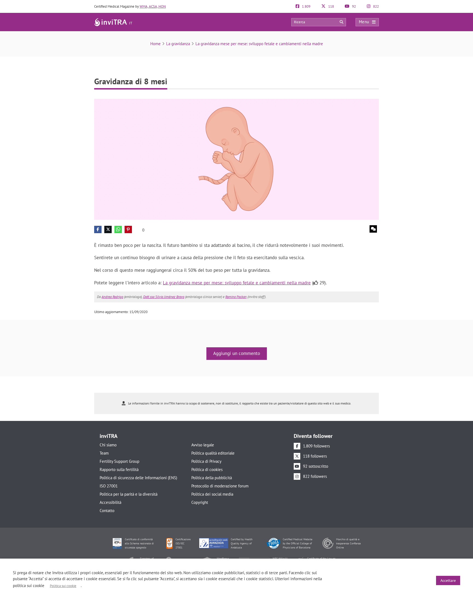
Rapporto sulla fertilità (119, 469)
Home (155, 43)
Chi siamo (108, 445)
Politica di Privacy (206, 461)
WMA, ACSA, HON (153, 6)
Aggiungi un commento (236, 353)
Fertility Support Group (119, 461)
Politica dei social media (212, 494)
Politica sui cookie (63, 585)
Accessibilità (110, 502)
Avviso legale (202, 445)
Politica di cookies (207, 469)
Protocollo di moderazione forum (220, 486)
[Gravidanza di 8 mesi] (236, 159)
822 (375, 6)
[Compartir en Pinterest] (128, 229)
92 (353, 6)
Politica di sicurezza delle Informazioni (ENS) (138, 478)
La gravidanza (178, 43)
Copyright (199, 502)
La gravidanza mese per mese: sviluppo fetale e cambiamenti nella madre (259, 43)
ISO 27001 (109, 486)
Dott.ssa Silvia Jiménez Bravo (163, 296)
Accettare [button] (448, 580)
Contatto (107, 510)
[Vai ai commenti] (373, 229)
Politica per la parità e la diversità (128, 494)
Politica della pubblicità (211, 478)
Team (104, 453)
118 (330, 6)
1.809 (305, 6)
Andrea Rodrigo (112, 296)
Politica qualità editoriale (213, 453)
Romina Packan (236, 296)
